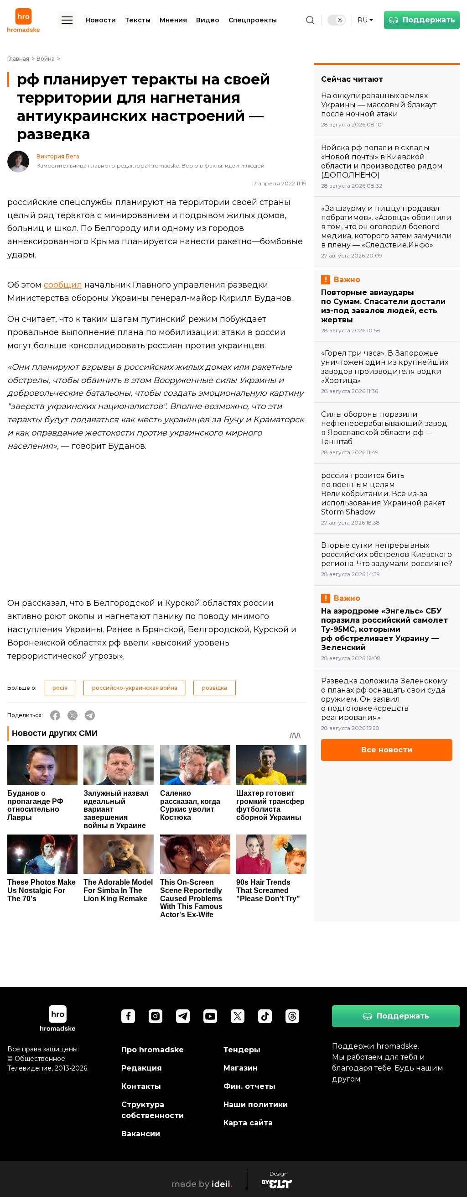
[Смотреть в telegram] (183, 1016)
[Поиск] (310, 20)
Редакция (141, 1068)
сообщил (63, 285)
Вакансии (140, 1133)
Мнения (173, 20)
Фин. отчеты (249, 1086)
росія (59, 687)
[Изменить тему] (336, 20)
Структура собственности (152, 1110)
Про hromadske (152, 1049)
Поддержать (429, 20)
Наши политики (255, 1104)
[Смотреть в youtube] (210, 1016)
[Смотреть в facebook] (128, 1016)
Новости (100, 20)
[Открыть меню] (67, 20)
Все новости (386, 750)
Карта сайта (248, 1122)
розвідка (214, 687)
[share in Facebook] (55, 715)
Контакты (141, 1086)
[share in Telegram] (90, 715)
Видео (207, 20)
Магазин (240, 1068)
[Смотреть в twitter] (237, 1016)
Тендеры (241, 1049)
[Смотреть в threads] (292, 1016)
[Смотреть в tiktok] (265, 1016)
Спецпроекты (252, 20)
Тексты (137, 20)
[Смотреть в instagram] (155, 1016)
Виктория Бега (57, 156)
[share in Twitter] (72, 715)
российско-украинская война (134, 687)
